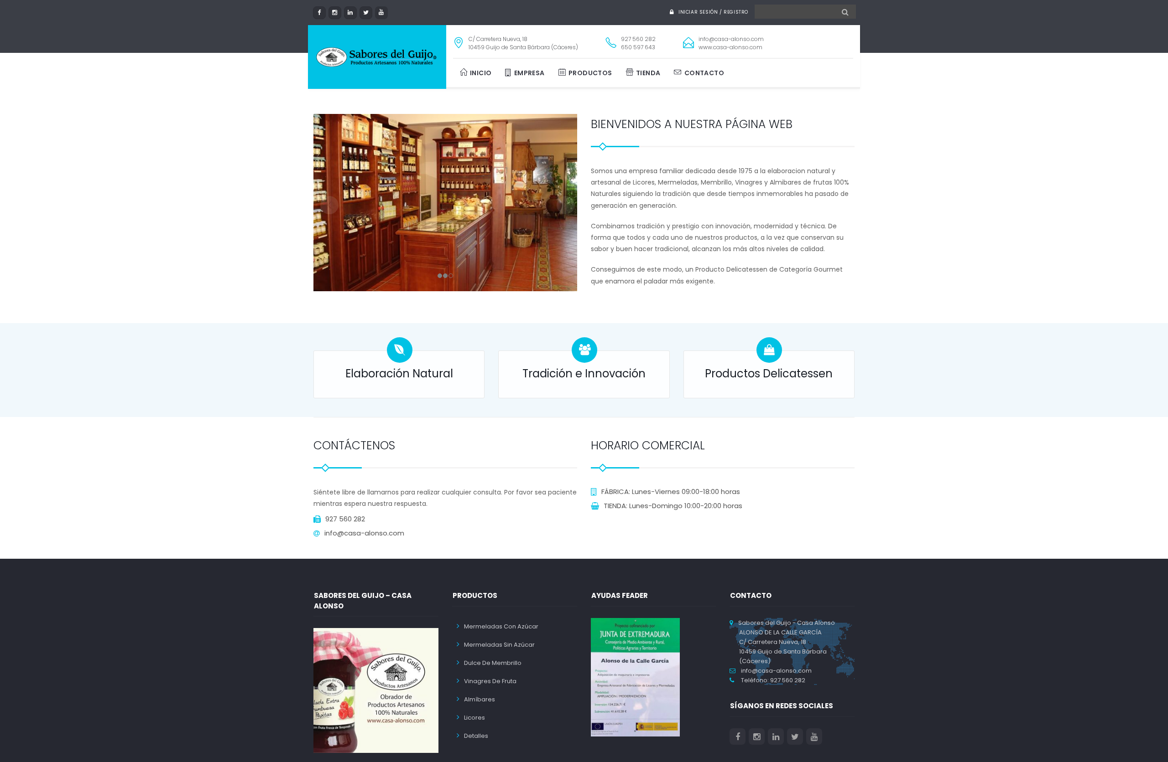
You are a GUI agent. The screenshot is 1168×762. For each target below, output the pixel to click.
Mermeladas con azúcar (501, 626)
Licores (474, 717)
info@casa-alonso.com (774, 670)
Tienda (648, 72)
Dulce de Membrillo (492, 663)
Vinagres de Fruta (490, 681)
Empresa (529, 72)
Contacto (704, 72)
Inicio (480, 72)
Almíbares (479, 699)
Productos (590, 72)
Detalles (476, 735)
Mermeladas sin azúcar (499, 644)
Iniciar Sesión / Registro (713, 12)
